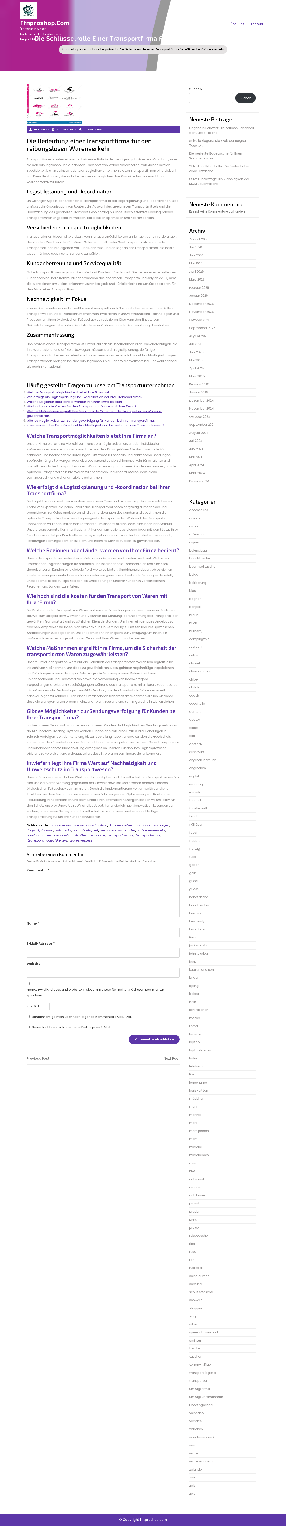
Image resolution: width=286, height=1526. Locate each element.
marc (193, 1122)
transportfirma (148, 835)
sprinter (195, 1340)
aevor (193, 526)
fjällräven (196, 824)
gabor (194, 864)
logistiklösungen (156, 825)
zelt (192, 1485)
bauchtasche (199, 558)
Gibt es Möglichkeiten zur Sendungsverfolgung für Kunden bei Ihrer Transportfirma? (91, 420)
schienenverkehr (151, 830)
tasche (194, 1348)
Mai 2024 (196, 457)
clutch (194, 687)
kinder (193, 977)
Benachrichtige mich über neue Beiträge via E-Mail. (71, 1027)
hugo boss (197, 929)
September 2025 (202, 328)
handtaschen (199, 905)
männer (195, 1114)
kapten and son (201, 969)
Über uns (237, 24)
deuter (194, 719)
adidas (194, 518)
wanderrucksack (201, 1437)
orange (195, 1187)
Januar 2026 (198, 295)
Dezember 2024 (201, 400)
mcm (193, 1139)
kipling (194, 985)
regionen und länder (118, 830)
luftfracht (63, 830)
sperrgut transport (203, 1332)
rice (192, 1243)
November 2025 (201, 311)
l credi (193, 1026)
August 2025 (199, 336)
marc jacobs (199, 1131)
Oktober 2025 (199, 320)
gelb (192, 873)
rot (191, 1260)
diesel (193, 728)
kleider (194, 993)
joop (192, 961)
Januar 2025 (198, 392)
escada (195, 792)
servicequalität (59, 835)
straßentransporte (89, 835)
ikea (192, 937)
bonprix (195, 606)
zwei (192, 1493)
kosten (194, 1018)
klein (192, 1002)
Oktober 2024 (199, 416)
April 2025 (196, 368)
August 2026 (198, 239)
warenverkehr (81, 840)
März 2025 (197, 376)
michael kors (199, 1155)
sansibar (195, 1284)
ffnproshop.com (44, 22)
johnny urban (199, 953)
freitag (194, 848)
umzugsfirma (199, 1389)
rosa (192, 1251)
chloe (193, 679)
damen (195, 711)
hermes (195, 913)
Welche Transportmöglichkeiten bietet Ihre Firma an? (68, 392)
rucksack (196, 1268)
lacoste (195, 1034)
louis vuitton (198, 1090)
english (194, 776)
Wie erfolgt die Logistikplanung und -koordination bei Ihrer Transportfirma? (84, 397)
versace (195, 1421)
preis (193, 1219)
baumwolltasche (202, 566)
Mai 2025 (196, 360)
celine (193, 655)
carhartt (195, 647)
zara (192, 1477)
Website (34, 963)
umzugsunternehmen (206, 1397)
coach (194, 695)
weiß (193, 1445)
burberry (195, 631)
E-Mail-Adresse (41, 943)
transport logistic (202, 1372)
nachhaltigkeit (86, 830)
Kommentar (38, 870)
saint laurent (199, 1276)
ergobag (196, 784)
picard (194, 1203)
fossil (193, 832)
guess (194, 889)
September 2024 (202, 424)
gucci (193, 881)
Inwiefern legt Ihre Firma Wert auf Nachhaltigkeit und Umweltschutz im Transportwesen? (95, 425)
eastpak (195, 744)
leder (193, 1058)
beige (193, 574)
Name (33, 923)
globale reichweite (68, 825)
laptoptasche (200, 1050)
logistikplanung (40, 830)
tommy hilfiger (200, 1364)
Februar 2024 (199, 481)
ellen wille (196, 752)
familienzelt (198, 808)
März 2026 (197, 279)
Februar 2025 (199, 384)
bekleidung (197, 582)
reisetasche (198, 1235)
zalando (195, 1469)
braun (193, 615)
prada (194, 1211)
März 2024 (197, 473)
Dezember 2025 (201, 304)
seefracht (36, 835)
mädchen (196, 1098)
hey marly (196, 921)
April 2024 (196, 465)
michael (195, 1147)
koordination (96, 825)
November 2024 (201, 408)
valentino (196, 1413)
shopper (195, 1308)
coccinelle (197, 703)
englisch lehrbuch (202, 760)
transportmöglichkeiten (47, 840)
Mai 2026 (195, 263)
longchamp (198, 1082)
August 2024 (199, 432)
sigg (192, 1316)
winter (194, 1453)
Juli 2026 (195, 247)
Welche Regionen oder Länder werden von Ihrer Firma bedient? (75, 402)
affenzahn (197, 534)
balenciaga (198, 550)
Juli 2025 (195, 344)
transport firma (120, 835)
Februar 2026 (199, 287)
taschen (195, 1356)
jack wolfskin (198, 945)
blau (192, 590)
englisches (197, 768)
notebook (197, 1179)
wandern (196, 1429)
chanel (194, 663)
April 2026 (196, 271)
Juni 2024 (196, 449)
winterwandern (201, 1461)
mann (193, 1106)
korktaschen (198, 1010)
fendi (193, 816)
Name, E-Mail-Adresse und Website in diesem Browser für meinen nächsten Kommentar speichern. (95, 992)
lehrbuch (196, 1066)
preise (194, 1227)
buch (193, 623)
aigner (194, 542)
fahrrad (195, 800)
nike (192, 1171)
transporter (198, 1380)
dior (192, 735)
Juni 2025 (196, 352)
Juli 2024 (195, 440)
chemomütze (200, 671)
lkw (191, 1074)
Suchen (195, 89)
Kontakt (256, 24)
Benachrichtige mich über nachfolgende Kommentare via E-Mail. (82, 1016)
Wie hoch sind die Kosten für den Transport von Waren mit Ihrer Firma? (81, 406)
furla (192, 857)
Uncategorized (104, 49)
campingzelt (199, 639)
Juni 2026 (196, 255)
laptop (194, 1042)
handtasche (198, 897)
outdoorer (197, 1195)
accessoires (198, 510)
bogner (195, 599)
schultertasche (201, 1292)
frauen (194, 840)
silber (193, 1324)
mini (192, 1163)
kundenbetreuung (125, 825)
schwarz (195, 1300)
